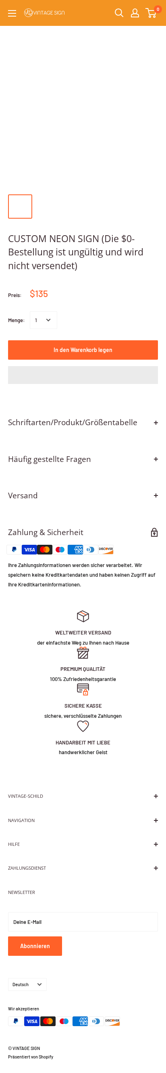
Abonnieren (35, 945)
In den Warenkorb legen (83, 349)
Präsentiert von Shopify (30, 1056)
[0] (151, 13)
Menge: (16, 320)
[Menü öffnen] (12, 13)
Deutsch (20, 984)
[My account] (135, 12)
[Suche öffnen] (119, 12)
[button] (83, 375)
